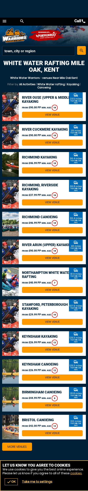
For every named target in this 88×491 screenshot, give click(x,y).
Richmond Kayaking (39, 157)
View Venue (52, 114)
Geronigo (46, 35)
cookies (76, 473)
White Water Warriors (25, 78)
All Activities (27, 84)
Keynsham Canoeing (40, 364)
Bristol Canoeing (38, 420)
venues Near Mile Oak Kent (60, 78)
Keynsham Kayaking (40, 336)
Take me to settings (37, 481)
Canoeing (44, 87)
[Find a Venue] (38, 51)
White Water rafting (51, 84)
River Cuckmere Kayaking (45, 129)
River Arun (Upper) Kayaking (47, 245)
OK (11, 481)
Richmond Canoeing (40, 217)
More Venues (17, 447)
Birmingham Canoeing (42, 392)
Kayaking (73, 84)
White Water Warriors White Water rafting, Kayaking (15, 35)
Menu (4, 21)
